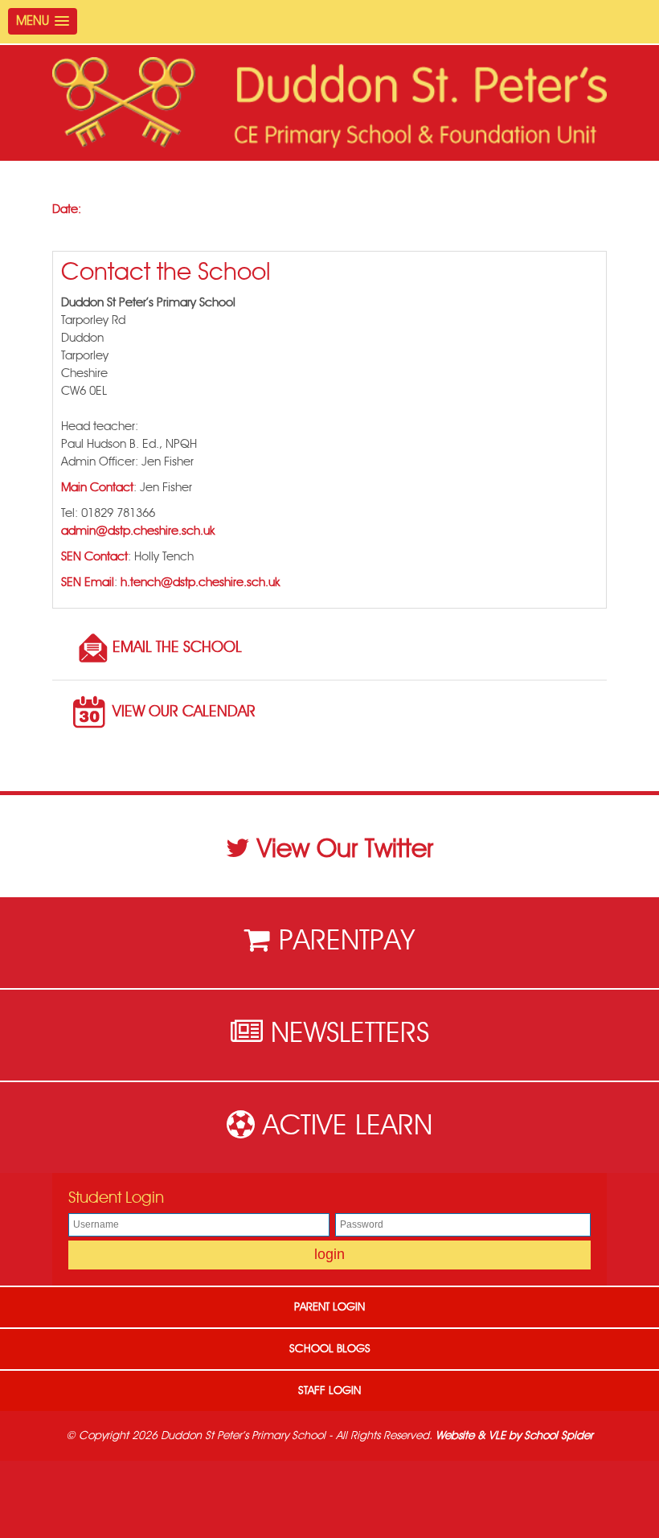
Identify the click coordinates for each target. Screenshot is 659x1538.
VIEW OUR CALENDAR (184, 712)
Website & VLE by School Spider (514, 1436)
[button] (42, 21)
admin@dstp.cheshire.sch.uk (138, 531)
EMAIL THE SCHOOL (177, 647)
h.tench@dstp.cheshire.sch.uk (200, 582)
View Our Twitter (345, 849)
